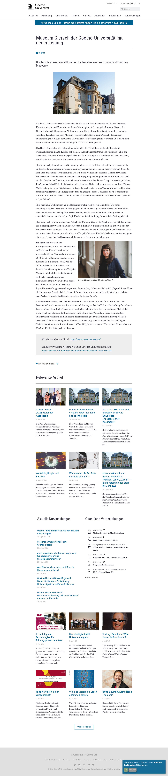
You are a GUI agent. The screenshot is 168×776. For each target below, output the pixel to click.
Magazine (111, 3)
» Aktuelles (33, 15)
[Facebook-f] (84, 765)
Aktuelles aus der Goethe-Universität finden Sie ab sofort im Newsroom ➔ (84, 23)
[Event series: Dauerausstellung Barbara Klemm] (103, 537)
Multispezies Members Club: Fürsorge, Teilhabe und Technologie (82, 412)
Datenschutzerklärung (98, 769)
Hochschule (115, 15)
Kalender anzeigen (91, 577)
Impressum (86, 769)
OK (126, 770)
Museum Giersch (46, 363)
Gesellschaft (62, 15)
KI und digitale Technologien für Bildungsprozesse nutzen (49, 637)
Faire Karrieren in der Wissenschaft (47, 693)
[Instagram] (75, 765)
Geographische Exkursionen (103, 564)
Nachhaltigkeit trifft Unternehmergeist (79, 635)
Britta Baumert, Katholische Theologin (117, 693)
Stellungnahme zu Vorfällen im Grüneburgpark (52, 543)
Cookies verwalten (113, 769)
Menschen (100, 15)
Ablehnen (132, 770)
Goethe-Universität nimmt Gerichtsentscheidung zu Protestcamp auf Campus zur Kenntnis (58, 595)
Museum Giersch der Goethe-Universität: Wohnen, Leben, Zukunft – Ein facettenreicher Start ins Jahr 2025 (116, 479)
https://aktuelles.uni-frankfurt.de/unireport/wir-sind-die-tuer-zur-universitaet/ (77, 350)
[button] (84, 726)
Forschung (47, 15)
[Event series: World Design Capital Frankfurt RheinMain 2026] (124, 545)
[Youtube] (89, 765)
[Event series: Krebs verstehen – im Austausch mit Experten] (104, 555)
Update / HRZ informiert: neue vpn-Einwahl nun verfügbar (58, 532)
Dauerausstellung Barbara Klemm (106, 540)
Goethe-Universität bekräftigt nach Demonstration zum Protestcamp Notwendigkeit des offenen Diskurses (55, 581)
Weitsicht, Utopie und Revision (47, 475)
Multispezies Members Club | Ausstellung (108, 533)
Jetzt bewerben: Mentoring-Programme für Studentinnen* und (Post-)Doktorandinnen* (56, 555)
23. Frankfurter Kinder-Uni (103, 572)
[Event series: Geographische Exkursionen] (104, 562)
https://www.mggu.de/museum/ (85, 339)
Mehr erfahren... (142, 765)
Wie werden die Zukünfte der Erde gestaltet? (82, 475)
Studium (75, 15)
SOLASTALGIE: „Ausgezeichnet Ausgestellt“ (44, 412)
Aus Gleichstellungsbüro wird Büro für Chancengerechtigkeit (56, 568)
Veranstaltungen (132, 15)
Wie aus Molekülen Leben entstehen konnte (83, 693)
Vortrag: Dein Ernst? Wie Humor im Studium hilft (115, 635)
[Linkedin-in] (79, 765)
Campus (87, 15)
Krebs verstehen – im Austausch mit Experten (110, 557)
